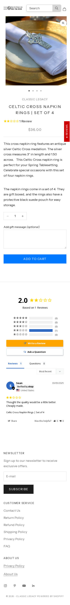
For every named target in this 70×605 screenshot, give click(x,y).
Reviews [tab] (13, 363)
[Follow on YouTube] (24, 585)
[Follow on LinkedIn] (33, 585)
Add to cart (35, 259)
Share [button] (14, 420)
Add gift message (22, 227)
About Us (11, 574)
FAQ (7, 546)
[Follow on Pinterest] (15, 585)
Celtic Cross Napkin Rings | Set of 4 (25, 412)
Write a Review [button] (36, 343)
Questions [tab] (35, 363)
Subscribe (18, 489)
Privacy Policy (14, 539)
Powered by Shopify (50, 596)
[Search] (56, 8)
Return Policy (14, 518)
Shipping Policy (15, 532)
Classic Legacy (35, 99)
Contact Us (12, 511)
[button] (56, 420)
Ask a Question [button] (36, 351)
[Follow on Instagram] (5, 585)
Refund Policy (14, 525)
